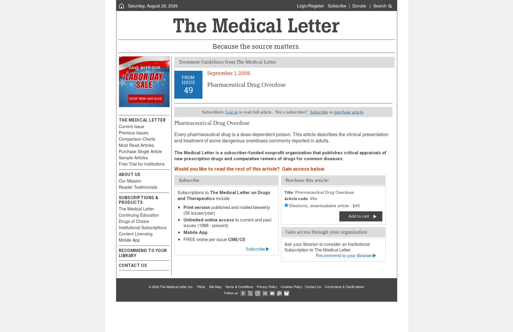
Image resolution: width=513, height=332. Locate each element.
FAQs (201, 286)
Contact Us (313, 286)
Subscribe (337, 6)
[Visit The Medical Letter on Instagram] (258, 292)
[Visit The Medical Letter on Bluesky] (286, 292)
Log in (232, 112)
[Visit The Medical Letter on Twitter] (250, 292)
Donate (359, 6)
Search (380, 6)
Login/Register (310, 6)
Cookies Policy (291, 286)
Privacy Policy (267, 286)
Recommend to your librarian (344, 255)
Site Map (215, 286)
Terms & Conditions (239, 286)
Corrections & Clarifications (344, 286)
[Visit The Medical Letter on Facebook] (243, 292)
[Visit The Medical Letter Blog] (279, 292)
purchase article (348, 112)
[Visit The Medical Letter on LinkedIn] (265, 292)
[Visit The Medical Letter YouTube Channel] (272, 292)
